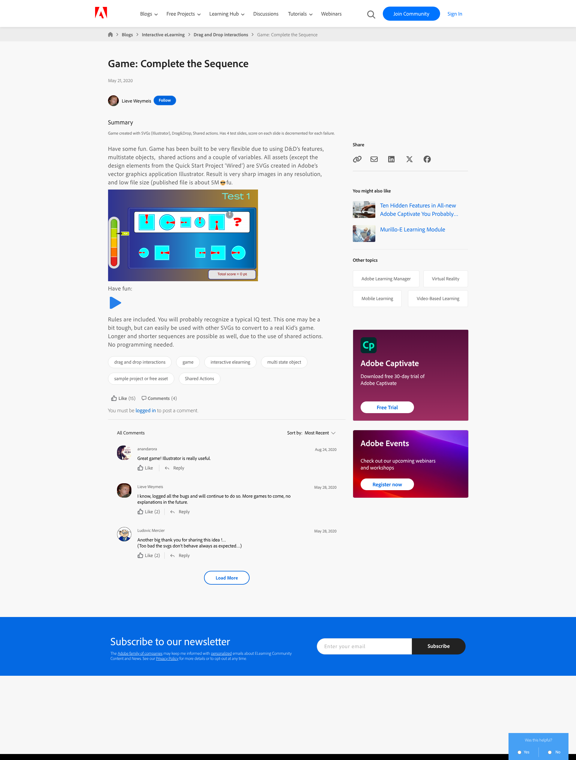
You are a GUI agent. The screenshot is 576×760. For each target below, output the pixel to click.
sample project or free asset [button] (141, 378)
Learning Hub (224, 13)
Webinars (331, 13)
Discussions (265, 13)
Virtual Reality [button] (445, 279)
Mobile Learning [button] (377, 298)
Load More (227, 578)
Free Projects (181, 13)
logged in (146, 410)
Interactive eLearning (163, 34)
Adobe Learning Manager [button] (386, 279)
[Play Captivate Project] (115, 307)
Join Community (411, 13)
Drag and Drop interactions (221, 34)
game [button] (187, 362)
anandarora (147, 449)
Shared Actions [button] (199, 378)
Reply (178, 468)
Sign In (455, 13)
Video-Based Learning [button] (438, 298)
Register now (387, 484)
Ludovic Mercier (151, 530)
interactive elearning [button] (230, 362)
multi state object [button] (284, 362)
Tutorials (298, 13)
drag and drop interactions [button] (139, 362)
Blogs (146, 13)
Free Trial (387, 407)
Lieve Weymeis (136, 101)
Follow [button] (165, 100)
